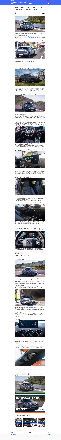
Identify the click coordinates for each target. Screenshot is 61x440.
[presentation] (30, 384)
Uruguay (37, 437)
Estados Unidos (30, 437)
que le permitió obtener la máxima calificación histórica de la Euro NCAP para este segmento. (29, 338)
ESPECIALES (30, 3)
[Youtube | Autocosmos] (13, 434)
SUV (28, 14)
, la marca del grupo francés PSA (27, 36)
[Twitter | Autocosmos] (11, 434)
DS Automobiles (26, 14)
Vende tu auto (49, 434)
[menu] (50, 0)
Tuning (25, 430)
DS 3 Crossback (21, 14)
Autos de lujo (17, 14)
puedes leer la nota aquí (29, 60)
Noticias (15, 2)
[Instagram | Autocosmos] (14, 434)
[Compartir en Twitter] (43, 13)
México (33, 437)
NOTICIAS (12, 3)
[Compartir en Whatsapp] (44, 13)
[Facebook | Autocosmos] (10, 434)
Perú (35, 437)
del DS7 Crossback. (40, 89)
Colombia (25, 437)
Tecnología (16, 430)
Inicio (11, 2)
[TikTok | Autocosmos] (15, 434)
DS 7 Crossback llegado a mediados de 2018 (33, 37)
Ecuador (28, 437)
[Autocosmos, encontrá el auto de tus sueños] (13, 1)
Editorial (13, 2)
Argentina (21, 437)
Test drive (19, 430)
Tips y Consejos (22, 430)
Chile (23, 437)
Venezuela (39, 437)
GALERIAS (49, 3)
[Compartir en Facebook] (42, 13)
